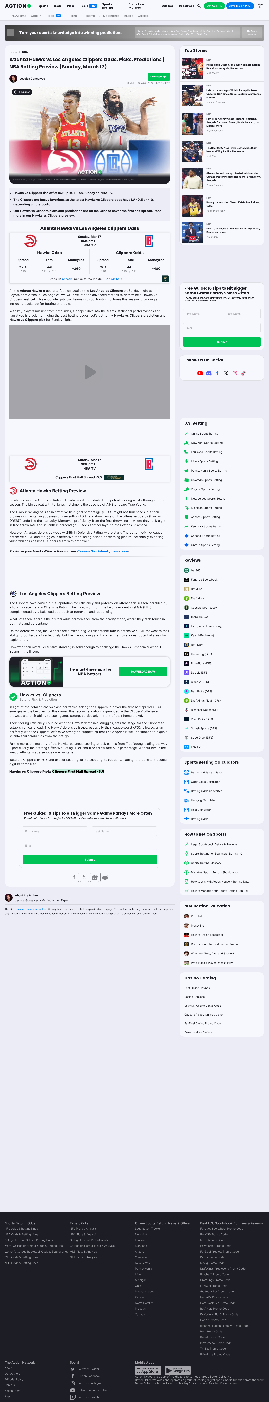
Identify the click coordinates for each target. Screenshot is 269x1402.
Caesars (67, 278)
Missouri (140, 1308)
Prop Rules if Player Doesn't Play (212, 962)
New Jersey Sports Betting (208, 498)
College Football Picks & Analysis (90, 1240)
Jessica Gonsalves (32, 78)
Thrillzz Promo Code (213, 1348)
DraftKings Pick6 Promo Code (219, 1314)
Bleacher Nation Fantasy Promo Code (224, 1325)
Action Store (12, 1390)
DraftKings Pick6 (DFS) (206, 700)
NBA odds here (112, 278)
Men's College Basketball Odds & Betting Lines (34, 1245)
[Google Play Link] (178, 1370)
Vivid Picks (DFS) (202, 719)
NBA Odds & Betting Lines (21, 1234)
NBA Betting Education (207, 906)
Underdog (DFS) (201, 654)
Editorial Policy (14, 1379)
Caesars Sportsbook (204, 607)
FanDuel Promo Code (213, 1285)
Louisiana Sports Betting (206, 452)
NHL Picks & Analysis (83, 1257)
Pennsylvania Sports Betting (209, 470)
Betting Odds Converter (206, 791)
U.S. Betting (195, 423)
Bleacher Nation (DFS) (205, 709)
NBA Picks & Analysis (83, 1234)
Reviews (192, 560)
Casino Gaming (200, 978)
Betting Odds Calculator (206, 772)
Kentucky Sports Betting (206, 526)
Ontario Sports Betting (205, 545)
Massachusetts (144, 1291)
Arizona (140, 1251)
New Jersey (142, 1263)
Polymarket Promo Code (215, 1245)
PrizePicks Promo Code (215, 1354)
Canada (140, 1314)
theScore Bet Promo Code (217, 1291)
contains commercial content (30, 909)
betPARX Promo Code (214, 1297)
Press (8, 1396)
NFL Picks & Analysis (83, 1228)
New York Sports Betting (207, 442)
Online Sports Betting (204, 433)
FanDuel (196, 747)
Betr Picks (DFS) (201, 691)
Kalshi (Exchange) (202, 635)
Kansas (139, 1297)
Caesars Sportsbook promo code (102, 551)
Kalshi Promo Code (212, 1257)
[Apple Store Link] (148, 1370)
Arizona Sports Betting (205, 517)
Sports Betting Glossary (206, 862)
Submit (90, 859)
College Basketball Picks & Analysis (92, 1245)
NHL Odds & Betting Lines (21, 1263)
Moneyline (197, 925)
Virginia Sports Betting (205, 489)
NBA (25, 52)
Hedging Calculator (203, 800)
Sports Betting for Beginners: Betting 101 (217, 853)
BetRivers (197, 644)
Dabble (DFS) (199, 672)
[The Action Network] (18, 6)
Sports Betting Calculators (211, 762)
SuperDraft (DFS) (202, 737)
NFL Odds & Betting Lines (21, 1228)
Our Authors (12, 1373)
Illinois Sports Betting (204, 461)
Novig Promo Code (212, 1263)
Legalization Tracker (148, 1228)
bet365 (196, 570)
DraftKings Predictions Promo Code (223, 1268)
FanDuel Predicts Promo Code (219, 1251)
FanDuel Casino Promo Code (202, 1023)
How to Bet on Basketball (207, 934)
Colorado (141, 1257)
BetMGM (196, 589)
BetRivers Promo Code (214, 1308)
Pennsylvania (143, 1268)
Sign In (260, 6)
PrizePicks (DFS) (201, 663)
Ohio (138, 1285)
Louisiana (141, 1240)
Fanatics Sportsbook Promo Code (221, 1228)
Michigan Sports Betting (206, 507)
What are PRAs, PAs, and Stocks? (212, 953)
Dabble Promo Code (213, 1320)
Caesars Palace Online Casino (203, 1014)
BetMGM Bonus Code (214, 1234)
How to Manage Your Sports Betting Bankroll (219, 890)
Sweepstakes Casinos (198, 1032)
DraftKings (198, 598)
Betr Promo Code (211, 1331)
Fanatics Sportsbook (204, 579)
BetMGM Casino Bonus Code (202, 1005)
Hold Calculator (201, 809)
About (8, 1368)
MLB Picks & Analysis (83, 1251)
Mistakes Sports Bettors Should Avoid (215, 872)
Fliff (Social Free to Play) (206, 626)
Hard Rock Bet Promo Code (218, 1303)
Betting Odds (199, 819)
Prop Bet (196, 916)
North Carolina (144, 1303)
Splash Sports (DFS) (204, 728)
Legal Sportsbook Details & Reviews (214, 844)
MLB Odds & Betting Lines (21, 1257)
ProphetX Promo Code (214, 1274)
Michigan (141, 1280)
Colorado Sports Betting (206, 480)
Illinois (139, 1274)
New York (141, 1234)
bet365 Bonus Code (213, 1240)
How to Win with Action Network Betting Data (220, 881)
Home (13, 52)
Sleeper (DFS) (200, 681)
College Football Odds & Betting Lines (29, 1240)
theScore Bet (199, 616)
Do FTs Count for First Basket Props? (214, 944)
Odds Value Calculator (205, 781)
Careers (10, 1385)
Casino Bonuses (194, 996)
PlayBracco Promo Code (216, 1342)
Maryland (141, 1245)
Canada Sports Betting (205, 535)
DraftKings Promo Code (215, 1280)
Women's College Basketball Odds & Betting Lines (36, 1251)
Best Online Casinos (197, 988)
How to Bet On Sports (205, 834)
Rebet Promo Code (212, 1337)
